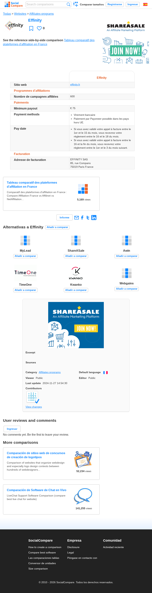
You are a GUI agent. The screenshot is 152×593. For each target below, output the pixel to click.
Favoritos (31, 28)
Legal (70, 552)
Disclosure (73, 547)
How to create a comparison (44, 547)
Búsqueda (68, 4)
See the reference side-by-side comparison (33, 40)
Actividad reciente (113, 547)
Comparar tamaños (92, 4)
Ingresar (133, 4)
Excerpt (30, 352)
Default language (90, 372)
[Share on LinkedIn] (93, 217)
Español (145, 4)
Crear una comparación (75, 5)
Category (31, 372)
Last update (33, 383)
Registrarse (115, 4)
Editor (83, 377)
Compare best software (42, 552)
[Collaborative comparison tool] (13, 4)
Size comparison (38, 568)
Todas (7, 13)
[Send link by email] (76, 217)
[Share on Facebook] (82, 217)
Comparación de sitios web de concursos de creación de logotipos (36, 455)
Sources (31, 362)
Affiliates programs (41, 13)
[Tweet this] (87, 217)
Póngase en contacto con (82, 557)
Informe (64, 217)
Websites (20, 13)
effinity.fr (75, 84)
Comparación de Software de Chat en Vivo (36, 490)
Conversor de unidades (42, 563)
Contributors (34, 388)
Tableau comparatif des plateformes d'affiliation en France (32, 184)
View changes (34, 406)
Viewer (30, 377)
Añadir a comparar (57, 227)
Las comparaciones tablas (43, 557)
